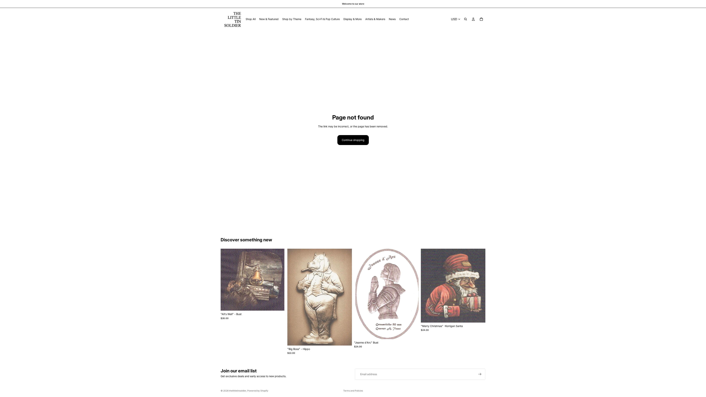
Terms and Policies (353, 390)
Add (282, 304)
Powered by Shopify (257, 390)
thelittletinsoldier (237, 390)
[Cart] (481, 19)
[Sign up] (480, 374)
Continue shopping (353, 140)
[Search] (465, 19)
